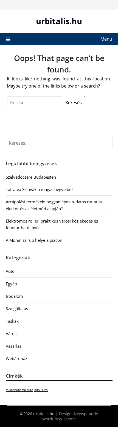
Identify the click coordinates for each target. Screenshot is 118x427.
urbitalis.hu (59, 21)
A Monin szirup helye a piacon (34, 240)
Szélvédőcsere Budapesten (31, 177)
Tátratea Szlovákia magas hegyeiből (39, 189)
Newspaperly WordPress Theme (70, 416)
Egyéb (11, 283)
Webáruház (16, 358)
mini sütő (41, 390)
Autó (10, 271)
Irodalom (14, 296)
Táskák (12, 321)
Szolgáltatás (17, 308)
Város (11, 333)
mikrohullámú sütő (19, 390)
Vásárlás (13, 346)
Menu (106, 39)
